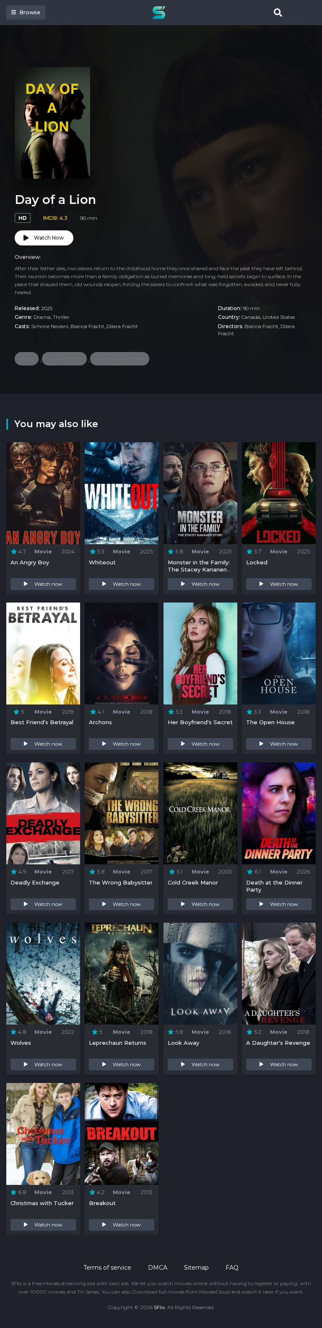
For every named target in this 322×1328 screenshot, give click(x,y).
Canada (251, 317)
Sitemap (196, 1267)
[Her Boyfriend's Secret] (200, 653)
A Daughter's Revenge (278, 1042)
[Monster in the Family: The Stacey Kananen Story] (200, 493)
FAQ (232, 1267)
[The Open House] (279, 653)
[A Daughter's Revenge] (279, 974)
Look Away (183, 1042)
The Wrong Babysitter (121, 882)
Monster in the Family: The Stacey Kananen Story (199, 569)
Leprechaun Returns (117, 1042)
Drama (42, 317)
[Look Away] (200, 974)
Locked (256, 562)
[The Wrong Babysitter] (121, 813)
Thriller (61, 317)
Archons (100, 722)
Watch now (48, 584)
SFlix (159, 1307)
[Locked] (279, 493)
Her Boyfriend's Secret (200, 722)
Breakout (102, 1203)
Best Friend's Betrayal (41, 722)
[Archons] (121, 653)
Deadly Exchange (35, 882)
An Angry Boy (29, 562)
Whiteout (102, 562)
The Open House (270, 722)
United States (278, 317)
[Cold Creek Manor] (200, 813)
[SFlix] (161, 12)
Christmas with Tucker (42, 1203)
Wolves (20, 1042)
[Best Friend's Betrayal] (43, 653)
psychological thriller (120, 358)
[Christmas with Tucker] (43, 1134)
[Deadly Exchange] (43, 813)
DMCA (157, 1267)
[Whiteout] (121, 493)
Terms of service (107, 1267)
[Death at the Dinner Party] (279, 813)
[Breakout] (121, 1134)
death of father (64, 358)
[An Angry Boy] (43, 493)
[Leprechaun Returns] (121, 974)
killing (26, 358)
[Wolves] (43, 974)
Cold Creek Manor (193, 882)
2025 (46, 308)
